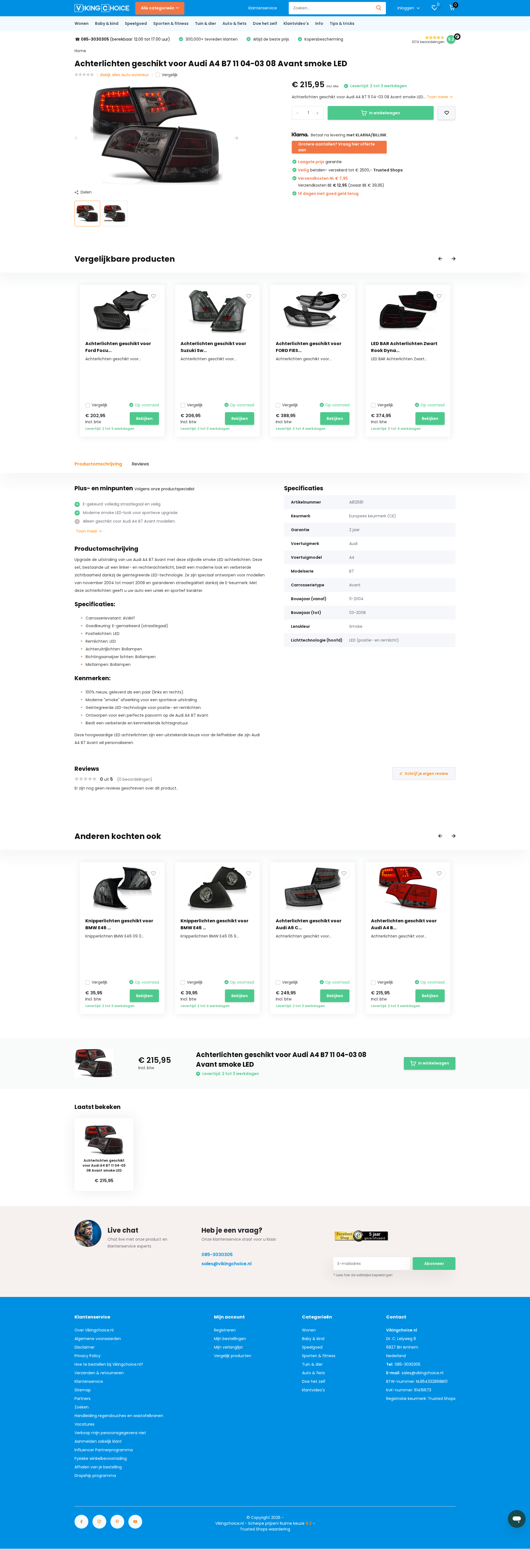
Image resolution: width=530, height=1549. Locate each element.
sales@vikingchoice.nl (226, 1264)
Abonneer (434, 1263)
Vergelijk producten (232, 1356)
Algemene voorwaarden (98, 1338)
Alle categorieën (157, 8)
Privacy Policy (87, 1356)
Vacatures (84, 1424)
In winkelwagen (384, 113)
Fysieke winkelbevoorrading (101, 1458)
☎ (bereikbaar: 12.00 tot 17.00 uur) (122, 39)
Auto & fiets (234, 23)
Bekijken (144, 418)
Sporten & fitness (171, 23)
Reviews (140, 464)
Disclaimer (85, 1347)
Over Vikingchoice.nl (94, 1330)
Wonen (82, 23)
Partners (83, 1398)
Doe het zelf (265, 23)
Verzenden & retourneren (99, 1373)
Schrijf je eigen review (426, 773)
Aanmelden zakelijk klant (98, 1441)
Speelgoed (136, 23)
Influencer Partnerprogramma (104, 1450)
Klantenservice (262, 8)
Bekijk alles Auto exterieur (124, 75)
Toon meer (438, 97)
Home (80, 51)
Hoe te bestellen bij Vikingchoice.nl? (109, 1364)
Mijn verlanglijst (228, 1347)
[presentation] (76, 138)
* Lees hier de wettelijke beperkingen (363, 1275)
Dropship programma (95, 1475)
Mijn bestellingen (230, 1338)
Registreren (225, 1330)
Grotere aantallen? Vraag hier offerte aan (336, 147)
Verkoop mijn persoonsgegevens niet (110, 1433)
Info (319, 23)
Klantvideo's (296, 23)
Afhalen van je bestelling (98, 1467)
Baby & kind (106, 23)
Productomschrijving (98, 464)
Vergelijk (169, 75)
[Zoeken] (379, 8)
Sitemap (83, 1390)
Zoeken (82, 1407)
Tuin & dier (205, 23)
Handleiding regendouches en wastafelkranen (119, 1415)
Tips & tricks (342, 23)
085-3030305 (217, 1254)
